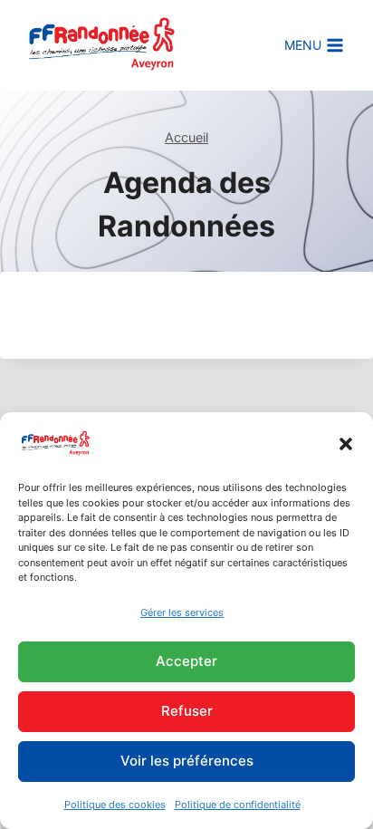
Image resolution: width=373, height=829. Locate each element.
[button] (346, 444)
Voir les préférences (186, 760)
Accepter (186, 661)
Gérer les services (182, 612)
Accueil (186, 137)
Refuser (187, 710)
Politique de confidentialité (238, 804)
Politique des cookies (115, 804)
